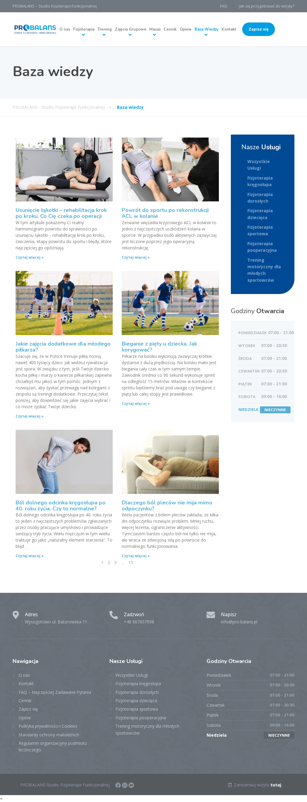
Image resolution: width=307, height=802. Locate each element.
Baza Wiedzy (207, 29)
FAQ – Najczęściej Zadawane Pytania (55, 692)
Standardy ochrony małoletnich (49, 735)
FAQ (223, 6)
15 (130, 562)
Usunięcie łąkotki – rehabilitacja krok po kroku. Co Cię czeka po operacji (61, 213)
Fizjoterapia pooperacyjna (262, 247)
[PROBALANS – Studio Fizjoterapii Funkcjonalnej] (35, 29)
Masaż (155, 29)
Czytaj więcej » (30, 257)
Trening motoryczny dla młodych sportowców (264, 270)
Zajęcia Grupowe (130, 29)
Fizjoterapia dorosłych (260, 198)
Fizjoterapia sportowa (260, 230)
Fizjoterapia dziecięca (260, 214)
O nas (64, 29)
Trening (104, 29)
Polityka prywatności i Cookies (48, 726)
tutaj (275, 785)
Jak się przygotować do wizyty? (266, 6)
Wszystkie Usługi (258, 165)
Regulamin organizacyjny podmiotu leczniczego (53, 746)
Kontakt (229, 29)
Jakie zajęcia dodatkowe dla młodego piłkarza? (63, 346)
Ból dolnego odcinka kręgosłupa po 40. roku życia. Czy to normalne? (61, 505)
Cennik (170, 29)
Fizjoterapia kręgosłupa (260, 181)
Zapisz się (259, 29)
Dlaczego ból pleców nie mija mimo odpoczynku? (167, 505)
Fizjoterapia (83, 29)
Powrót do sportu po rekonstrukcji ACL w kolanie (165, 213)
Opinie (186, 29)
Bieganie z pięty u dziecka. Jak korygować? (159, 346)
